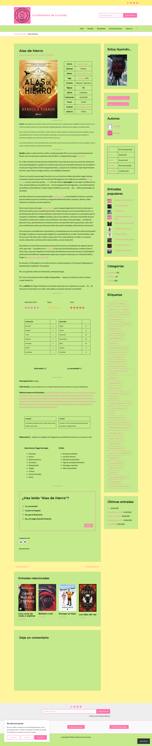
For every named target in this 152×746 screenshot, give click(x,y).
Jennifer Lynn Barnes (117, 408)
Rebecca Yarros (83, 64)
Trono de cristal (116, 463)
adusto (70, 398)
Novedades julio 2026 (115, 512)
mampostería (52, 395)
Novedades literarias (119, 427)
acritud (75, 392)
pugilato (36, 398)
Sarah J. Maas (115, 438)
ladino (47, 401)
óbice (78, 401)
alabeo (33, 404)
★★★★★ (112, 171)
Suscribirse (143, 741)
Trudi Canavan (115, 468)
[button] (137, 28)
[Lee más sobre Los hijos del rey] (87, 598)
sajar (21, 398)
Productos (111, 276)
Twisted (113, 473)
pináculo (63, 398)
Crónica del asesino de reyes (37, 257)
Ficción (114, 393)
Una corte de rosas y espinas (26, 615)
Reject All (27, 737)
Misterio (113, 422)
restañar (22, 404)
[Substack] (137, 3)
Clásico (112, 343)
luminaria (61, 392)
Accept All (40, 737)
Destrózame (119, 211)
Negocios (125, 422)
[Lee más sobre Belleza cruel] (47, 597)
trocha (49, 404)
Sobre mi (129, 28)
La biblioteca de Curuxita (49, 15)
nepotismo (83, 398)
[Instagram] (131, 3)
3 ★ (121, 303)
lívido (55, 407)
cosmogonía (54, 401)
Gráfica (126, 394)
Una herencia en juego (118, 477)
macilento (33, 401)
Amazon (79, 107)
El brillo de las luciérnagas (124, 223)
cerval (90, 398)
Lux (111, 413)
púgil (76, 398)
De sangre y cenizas (122, 245)
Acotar (112, 315)
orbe (28, 404)
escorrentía (27, 398)
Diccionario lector (115, 28)
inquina (68, 392)
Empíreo (81, 78)
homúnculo (82, 395)
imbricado (29, 407)
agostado (68, 404)
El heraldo (113, 378)
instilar (89, 395)
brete (38, 404)
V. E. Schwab (114, 482)
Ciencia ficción (116, 338)
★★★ (110, 160)
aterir (43, 407)
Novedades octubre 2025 (124, 200)
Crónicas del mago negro (118, 348)
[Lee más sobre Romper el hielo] (67, 597)
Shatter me (114, 443)
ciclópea (54, 392)
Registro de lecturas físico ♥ (118, 104)
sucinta (50, 398)
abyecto (41, 401)
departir (49, 407)
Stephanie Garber (116, 448)
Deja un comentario (26, 55)
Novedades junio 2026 (115, 520)
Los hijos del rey (87, 614)
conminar (43, 395)
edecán (67, 395)
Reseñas (90, 28)
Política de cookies (76, 727)
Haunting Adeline (121, 205)
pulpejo (57, 398)
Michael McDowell (116, 418)
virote (43, 404)
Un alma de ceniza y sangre (125, 239)
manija (62, 404)
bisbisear (43, 398)
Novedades (101, 28)
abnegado (83, 404)
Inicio (82, 28)
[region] (27, 731)
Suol (111, 453)
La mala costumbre (114, 516)
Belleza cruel (46, 613)
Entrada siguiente (93, 567)
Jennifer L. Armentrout (119, 403)
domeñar (35, 395)
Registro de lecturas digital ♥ (118, 98)
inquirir (47, 392)
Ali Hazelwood (115, 319)
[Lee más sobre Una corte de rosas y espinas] (27, 597)
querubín (82, 392)
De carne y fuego (116, 357)
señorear (84, 401)
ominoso (74, 395)
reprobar (22, 395)
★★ (110, 155)
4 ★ (113, 309)
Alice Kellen (124, 315)
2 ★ (111, 304)
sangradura (90, 392)
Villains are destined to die (119, 486)
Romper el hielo (67, 614)
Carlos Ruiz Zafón (116, 333)
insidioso (55, 404)
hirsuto (76, 404)
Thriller (113, 458)
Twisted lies (111, 524)
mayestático (23, 401)
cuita (90, 404)
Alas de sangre (58, 196)
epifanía (37, 407)
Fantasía (79, 73)
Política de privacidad (119, 727)
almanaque (64, 401)
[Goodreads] (134, 3)
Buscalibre (87, 107)
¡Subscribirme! (130, 15)
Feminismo (114, 388)
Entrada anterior (21, 567)
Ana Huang (114, 324)
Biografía (126, 324)
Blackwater (114, 329)
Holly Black (113, 398)
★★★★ (111, 165)
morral (29, 395)
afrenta (22, 407)
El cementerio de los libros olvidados (118, 372)
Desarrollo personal (117, 366)
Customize (13, 737)
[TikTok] (128, 3)
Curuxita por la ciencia (118, 352)
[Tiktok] (71, 707)
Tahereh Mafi (124, 453)
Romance (87, 73)
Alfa (108, 508)
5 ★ (124, 309)
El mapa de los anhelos (123, 250)
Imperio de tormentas (123, 228)
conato (60, 395)
